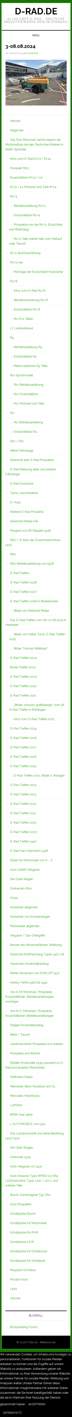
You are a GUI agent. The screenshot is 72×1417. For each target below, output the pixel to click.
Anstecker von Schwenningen (30, 916)
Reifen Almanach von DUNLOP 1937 (35, 973)
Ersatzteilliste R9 (25, 356)
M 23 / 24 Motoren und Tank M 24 (33, 187)
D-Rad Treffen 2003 (23, 832)
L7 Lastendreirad (21, 328)
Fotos (14, 898)
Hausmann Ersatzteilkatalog (29, 963)
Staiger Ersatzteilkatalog (26, 1025)
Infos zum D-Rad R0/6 (29, 290)
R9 (12, 337)
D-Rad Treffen (19, 573)
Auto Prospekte (20, 1204)
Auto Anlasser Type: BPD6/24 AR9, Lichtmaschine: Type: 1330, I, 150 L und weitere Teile (32, 1180)
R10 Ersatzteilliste (26, 394)
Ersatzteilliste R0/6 (27, 309)
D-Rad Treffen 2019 (23, 728)
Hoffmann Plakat (21, 1077)
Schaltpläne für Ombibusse (28, 1251)
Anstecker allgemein (24, 907)
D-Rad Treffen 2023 (23, 676)
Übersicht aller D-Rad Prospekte (32, 460)
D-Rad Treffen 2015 (23, 766)
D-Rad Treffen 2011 (23, 813)
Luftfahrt (16, 1105)
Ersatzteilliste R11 (25, 431)
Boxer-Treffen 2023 (23, 667)
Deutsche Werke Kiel (24, 521)
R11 (12, 413)
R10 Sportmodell (21, 375)
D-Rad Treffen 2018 (23, 738)
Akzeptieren (36, 1404)
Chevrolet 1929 (20, 1157)
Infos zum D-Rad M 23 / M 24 (30, 158)
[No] (28, 1414)
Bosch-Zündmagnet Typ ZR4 (30, 1195)
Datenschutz (12, 1412)
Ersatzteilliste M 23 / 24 (26, 177)
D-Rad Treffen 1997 (23, 841)
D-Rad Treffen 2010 (23, 822)
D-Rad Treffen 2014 (23, 785)
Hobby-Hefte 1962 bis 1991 (28, 982)
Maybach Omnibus (23, 1270)
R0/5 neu (16, 262)
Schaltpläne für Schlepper (27, 1260)
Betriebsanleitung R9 (28, 347)
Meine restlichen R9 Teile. (31, 366)
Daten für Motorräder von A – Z (31, 860)
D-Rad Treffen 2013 (23, 794)
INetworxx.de (47, 1342)
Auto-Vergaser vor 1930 (26, 1166)
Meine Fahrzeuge (21, 450)
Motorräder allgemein (24, 926)
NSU (13, 554)
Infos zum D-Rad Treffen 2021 (34, 719)
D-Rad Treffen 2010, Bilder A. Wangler (39, 775)
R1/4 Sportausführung (25, 253)
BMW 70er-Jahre (21, 1114)
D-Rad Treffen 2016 (23, 756)
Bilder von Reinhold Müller (31, 610)
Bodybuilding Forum (24, 1327)
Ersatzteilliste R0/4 (27, 215)
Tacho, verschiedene (24, 493)
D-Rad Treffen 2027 (23, 592)
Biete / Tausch (20, 1034)
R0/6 (14, 281)
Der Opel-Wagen (21, 879)
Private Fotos (19, 1279)
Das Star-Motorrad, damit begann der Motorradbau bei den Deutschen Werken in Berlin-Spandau (34, 144)
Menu (36, 35)
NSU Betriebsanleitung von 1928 (32, 563)
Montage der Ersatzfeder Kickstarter (38, 272)
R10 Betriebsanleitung (28, 384)
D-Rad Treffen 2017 (23, 747)
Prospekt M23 (19, 168)
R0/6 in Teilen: (23, 319)
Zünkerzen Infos (21, 888)
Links (13, 1289)
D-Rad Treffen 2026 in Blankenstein (34, 601)
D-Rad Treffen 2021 (23, 695)
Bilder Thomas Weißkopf (30, 648)
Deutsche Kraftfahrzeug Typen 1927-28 (37, 954)
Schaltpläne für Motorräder (28, 1223)
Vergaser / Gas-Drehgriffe (27, 935)
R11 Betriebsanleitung (28, 422)
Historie (15, 121)
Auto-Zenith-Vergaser (25, 869)
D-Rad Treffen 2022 (23, 686)
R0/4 (13, 196)
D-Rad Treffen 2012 (23, 804)
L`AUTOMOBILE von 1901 (27, 1124)
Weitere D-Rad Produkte (26, 512)
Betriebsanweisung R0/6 (31, 300)
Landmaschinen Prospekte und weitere (36, 1044)
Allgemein (17, 130)
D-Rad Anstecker (21, 483)
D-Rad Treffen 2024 (23, 658)
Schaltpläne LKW (22, 1242)
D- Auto (15, 502)
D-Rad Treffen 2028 (23, 582)
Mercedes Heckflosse (24, 1096)
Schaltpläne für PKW (24, 1232)
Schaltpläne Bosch (23, 1213)
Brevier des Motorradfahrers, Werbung (36, 945)
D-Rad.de (36, 11)
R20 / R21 (17, 441)
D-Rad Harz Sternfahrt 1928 (29, 851)
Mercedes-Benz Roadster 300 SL (33, 1086)
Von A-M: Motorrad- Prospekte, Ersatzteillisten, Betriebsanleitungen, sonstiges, (29, 996)
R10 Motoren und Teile (29, 403)
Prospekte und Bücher (25, 1053)
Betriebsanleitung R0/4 (30, 206)
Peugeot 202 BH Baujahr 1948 (30, 530)
